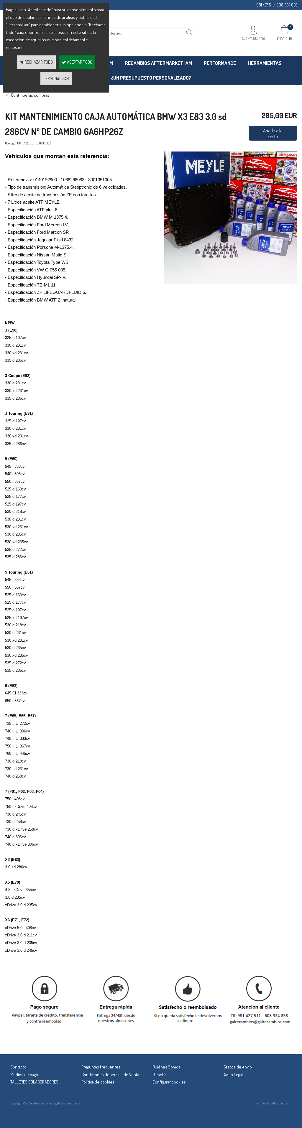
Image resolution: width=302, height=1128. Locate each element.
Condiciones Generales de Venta (110, 1074)
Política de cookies (97, 1082)
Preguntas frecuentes (100, 1067)
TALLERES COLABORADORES (34, 1082)
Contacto (18, 1067)
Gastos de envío (238, 1067)
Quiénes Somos (166, 1067)
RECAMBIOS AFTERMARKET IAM (158, 63)
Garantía (159, 1074)
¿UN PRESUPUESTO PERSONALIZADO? (151, 78)
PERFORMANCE (220, 63)
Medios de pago (24, 1074)
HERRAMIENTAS (265, 63)
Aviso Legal (233, 1074)
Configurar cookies (169, 1082)
